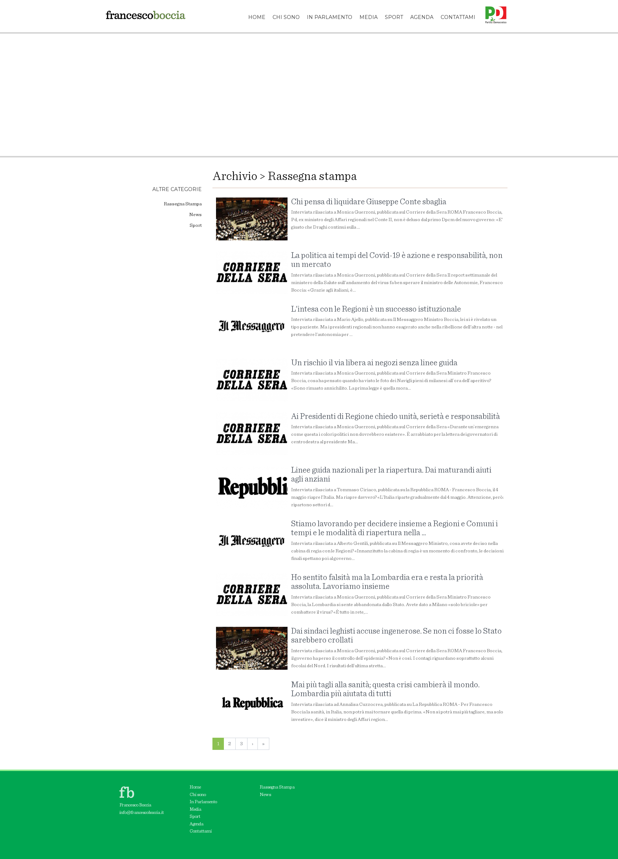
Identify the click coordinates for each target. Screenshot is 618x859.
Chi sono (198, 794)
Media (195, 809)
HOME (256, 17)
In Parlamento (203, 802)
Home (195, 787)
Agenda (196, 824)
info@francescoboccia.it (141, 812)
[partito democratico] (493, 9)
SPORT (394, 17)
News (195, 214)
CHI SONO (286, 17)
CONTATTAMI (458, 17)
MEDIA (368, 17)
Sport (196, 225)
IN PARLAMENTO (329, 17)
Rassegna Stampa (183, 203)
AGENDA (421, 17)
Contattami (201, 831)
